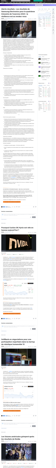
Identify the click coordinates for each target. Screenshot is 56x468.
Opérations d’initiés (49, 3)
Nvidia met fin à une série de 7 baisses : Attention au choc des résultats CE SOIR (46, 67)
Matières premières (25, 3)
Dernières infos (3, 3)
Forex (15, 3)
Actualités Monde (38, 3)
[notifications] (52, 0)
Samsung (4, 280)
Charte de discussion (3, 219)
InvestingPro (13, 177)
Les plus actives (40, 85)
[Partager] (28, 18)
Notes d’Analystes (54, 3)
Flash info (13, 3)
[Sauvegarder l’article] (30, 18)
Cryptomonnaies (18, 3)
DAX (39, 23)
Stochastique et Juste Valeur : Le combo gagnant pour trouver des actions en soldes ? (45, 72)
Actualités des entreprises (43, 3)
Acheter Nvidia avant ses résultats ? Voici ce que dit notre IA (45, 59)
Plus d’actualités (44, 79)
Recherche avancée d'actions (34, 2)
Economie (34, 3)
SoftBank (10, 371)
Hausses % (44, 85)
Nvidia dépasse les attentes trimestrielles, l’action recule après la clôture (45, 63)
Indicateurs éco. (30, 3)
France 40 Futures (40, 19)
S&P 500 (39, 24)
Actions (22, 3)
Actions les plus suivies (42, 101)
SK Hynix (13, 257)
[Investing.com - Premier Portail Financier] (4, 0)
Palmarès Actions (41, 83)
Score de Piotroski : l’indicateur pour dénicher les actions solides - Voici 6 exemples (45, 76)
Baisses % (48, 85)
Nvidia (10, 259)
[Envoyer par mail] (16, 206)
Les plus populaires (9, 3)
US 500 (39, 20)
